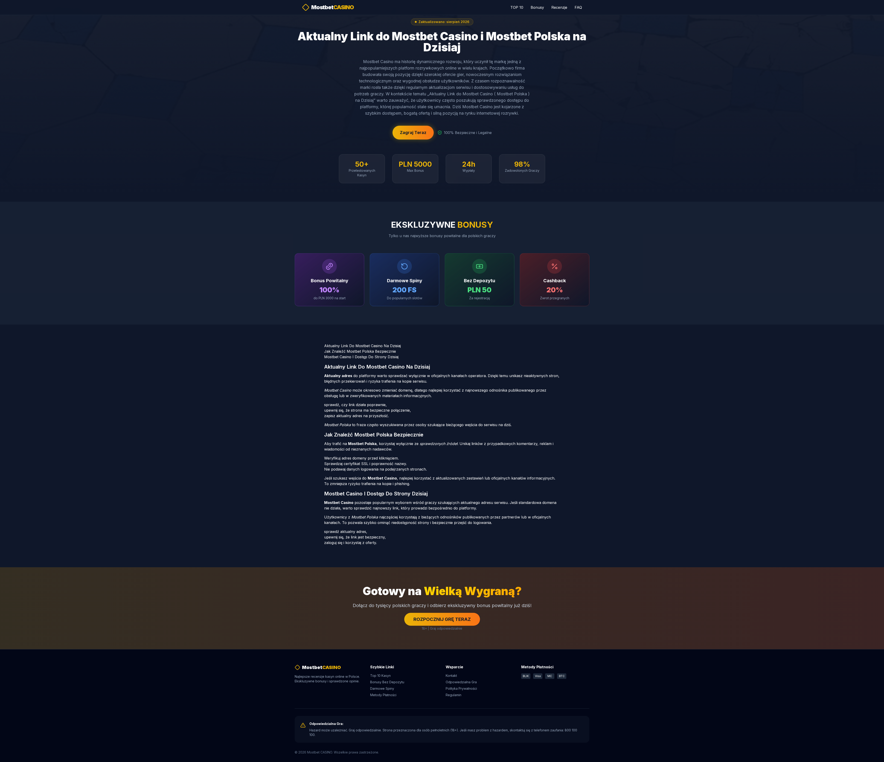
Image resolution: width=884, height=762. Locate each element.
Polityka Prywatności (461, 688)
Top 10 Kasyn (380, 676)
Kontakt (451, 676)
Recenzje (559, 7)
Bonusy (537, 7)
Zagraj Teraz (413, 132)
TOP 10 (516, 7)
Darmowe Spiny (382, 688)
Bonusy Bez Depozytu (387, 682)
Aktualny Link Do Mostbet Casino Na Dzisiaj (362, 345)
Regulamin (453, 695)
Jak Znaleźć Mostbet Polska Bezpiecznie (360, 351)
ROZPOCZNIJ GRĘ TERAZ (442, 619)
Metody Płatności (383, 695)
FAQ (578, 7)
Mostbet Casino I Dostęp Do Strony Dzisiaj (361, 357)
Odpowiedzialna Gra (461, 682)
